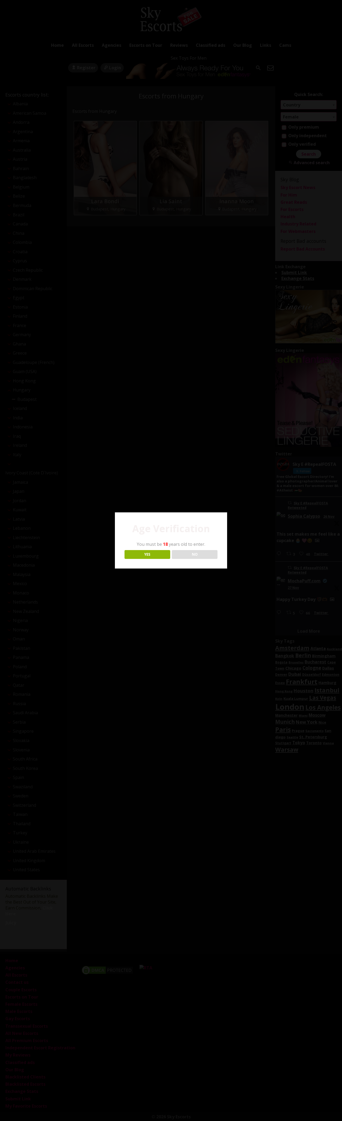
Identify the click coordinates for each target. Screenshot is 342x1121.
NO (195, 554)
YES (147, 554)
